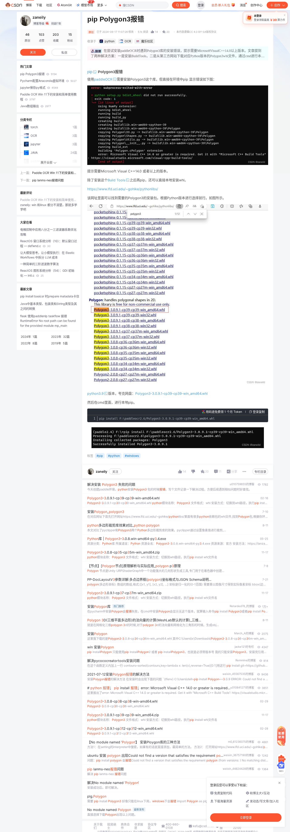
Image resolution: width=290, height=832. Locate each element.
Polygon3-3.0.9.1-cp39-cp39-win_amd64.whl (171, 393)
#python (114, 455)
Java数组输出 (35, 106)
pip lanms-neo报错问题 (48, 180)
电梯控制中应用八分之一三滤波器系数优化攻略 (48, 232)
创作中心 (256, 5)
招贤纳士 (111, 826)
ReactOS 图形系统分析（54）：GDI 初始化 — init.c (47, 273)
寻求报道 (138, 826)
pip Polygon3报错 (38, 74)
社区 (49, 5)
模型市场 (87, 5)
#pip (100, 455)
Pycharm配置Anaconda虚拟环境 (48, 80)
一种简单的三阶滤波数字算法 (39, 264)
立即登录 (246, 817)
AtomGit (66, 5)
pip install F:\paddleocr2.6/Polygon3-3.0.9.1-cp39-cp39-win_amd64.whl (157, 418)
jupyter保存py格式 (39, 87)
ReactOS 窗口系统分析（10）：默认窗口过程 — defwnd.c (48, 243)
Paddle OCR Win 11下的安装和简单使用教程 (48, 96)
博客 (29, 5)
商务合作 (125, 826)
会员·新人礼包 (221, 5)
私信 (64, 52)
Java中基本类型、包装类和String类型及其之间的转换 (48, 306)
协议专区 (152, 826)
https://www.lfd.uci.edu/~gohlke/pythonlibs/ (122, 189)
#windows (132, 455)
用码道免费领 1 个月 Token (224, 411)
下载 (39, 5)
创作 (277, 5)
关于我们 (98, 826)
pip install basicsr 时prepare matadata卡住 (49, 296)
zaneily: (26, 205)
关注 (115, 471)
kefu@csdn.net (203, 826)
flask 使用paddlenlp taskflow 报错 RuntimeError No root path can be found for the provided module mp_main (48, 321)
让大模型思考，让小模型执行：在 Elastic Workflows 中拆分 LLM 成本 (47, 255)
